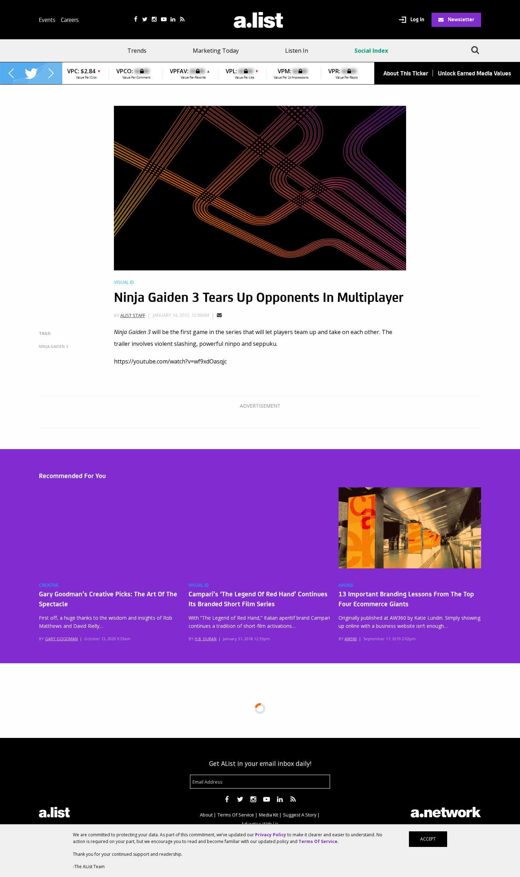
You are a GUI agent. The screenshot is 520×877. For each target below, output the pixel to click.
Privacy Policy (270, 835)
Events (47, 19)
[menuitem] (139, 50)
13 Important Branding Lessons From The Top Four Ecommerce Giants (406, 598)
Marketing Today (216, 51)
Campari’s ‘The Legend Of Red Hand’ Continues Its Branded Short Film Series (258, 598)
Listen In (296, 51)
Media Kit (268, 815)
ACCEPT (428, 839)
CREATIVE (49, 585)
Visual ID (124, 282)
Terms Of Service (236, 815)
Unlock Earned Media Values (474, 73)
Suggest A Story (299, 815)
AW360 (346, 585)
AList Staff (132, 315)
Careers (70, 19)
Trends (136, 51)
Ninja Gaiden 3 (53, 346)
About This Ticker (405, 73)
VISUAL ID (199, 585)
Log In (416, 19)
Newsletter (460, 19)
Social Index (371, 51)
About (206, 815)
